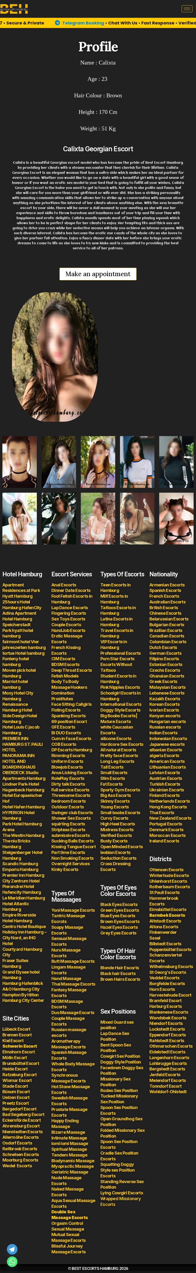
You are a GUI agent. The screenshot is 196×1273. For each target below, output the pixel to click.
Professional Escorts (120, 653)
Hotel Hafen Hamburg (23, 806)
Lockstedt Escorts (167, 1029)
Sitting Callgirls (76, 704)
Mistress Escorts (116, 829)
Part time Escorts (68, 852)
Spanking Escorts (68, 715)
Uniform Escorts (67, 761)
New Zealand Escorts (170, 818)
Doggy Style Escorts (120, 709)
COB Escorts (63, 744)
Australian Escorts (167, 601)
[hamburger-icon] (187, 8)
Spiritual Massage (69, 1149)
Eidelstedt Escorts (167, 1051)
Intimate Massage (69, 1137)
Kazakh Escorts (164, 698)
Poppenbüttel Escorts (170, 949)
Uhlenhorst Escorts (168, 881)
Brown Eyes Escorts (119, 921)
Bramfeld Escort (165, 1000)
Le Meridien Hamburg (23, 897)
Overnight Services (70, 863)
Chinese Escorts (165, 613)
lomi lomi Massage (69, 1143)
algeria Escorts (164, 755)
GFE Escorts (63, 727)
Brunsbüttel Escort (20, 1063)
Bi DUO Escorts (66, 732)
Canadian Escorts (166, 635)
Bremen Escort (17, 1034)
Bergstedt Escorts (167, 1068)
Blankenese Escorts (168, 1012)
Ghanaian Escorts (166, 675)
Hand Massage (66, 978)
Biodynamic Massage (72, 1160)
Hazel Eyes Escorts (119, 927)
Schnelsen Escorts (20, 1154)
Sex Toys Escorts (68, 618)
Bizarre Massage (68, 1132)
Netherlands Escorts (169, 801)
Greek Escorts (163, 681)
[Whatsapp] (12, 1261)
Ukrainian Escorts (166, 789)
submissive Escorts (70, 835)
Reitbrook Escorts (19, 1148)
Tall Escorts (111, 767)
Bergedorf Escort (19, 1108)
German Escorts (165, 653)
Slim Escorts (112, 778)
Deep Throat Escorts (71, 670)
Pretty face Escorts (119, 755)
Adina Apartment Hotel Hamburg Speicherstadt (19, 619)
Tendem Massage (69, 1154)
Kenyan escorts (164, 715)
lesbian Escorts (115, 852)
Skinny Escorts (115, 801)
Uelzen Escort (16, 1097)
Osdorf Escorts (17, 1142)
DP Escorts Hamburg (71, 749)
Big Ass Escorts (115, 795)
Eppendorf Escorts (167, 1034)
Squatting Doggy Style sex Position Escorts (117, 1170)
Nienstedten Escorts (22, 1131)
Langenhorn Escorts (169, 1057)
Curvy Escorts (114, 818)
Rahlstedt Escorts (167, 1040)
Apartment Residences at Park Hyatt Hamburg (21, 590)
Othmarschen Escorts (170, 1046)
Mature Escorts (115, 721)
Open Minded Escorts (121, 846)
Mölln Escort (14, 1057)
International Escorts (120, 704)
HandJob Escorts (68, 630)
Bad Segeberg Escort (23, 1114)
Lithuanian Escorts (167, 767)
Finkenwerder (163, 932)
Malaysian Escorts (167, 687)
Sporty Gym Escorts (120, 789)
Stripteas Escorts (68, 829)
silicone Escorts (115, 738)
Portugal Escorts (165, 823)
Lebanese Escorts (166, 692)
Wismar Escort (17, 1080)
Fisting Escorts (65, 709)
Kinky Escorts (64, 869)
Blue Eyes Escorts (117, 915)
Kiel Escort (12, 1040)
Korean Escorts (164, 704)
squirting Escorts (68, 823)
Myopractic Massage (72, 1166)
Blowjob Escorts (67, 767)
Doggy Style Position (120, 1061)
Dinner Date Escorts (70, 590)
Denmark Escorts (166, 829)
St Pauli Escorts (164, 892)
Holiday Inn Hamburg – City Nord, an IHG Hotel (24, 937)
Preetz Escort (15, 1103)
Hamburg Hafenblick (22, 983)
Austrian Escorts (165, 778)
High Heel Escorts (117, 823)
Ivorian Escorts (164, 709)
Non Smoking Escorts (72, 858)
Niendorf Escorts (166, 1023)
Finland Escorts (164, 795)
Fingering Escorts (68, 613)
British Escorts (163, 607)
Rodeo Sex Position (119, 1090)
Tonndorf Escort (165, 1086)
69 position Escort (69, 721)
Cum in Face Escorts (71, 738)
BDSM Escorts (65, 664)
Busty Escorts (114, 840)
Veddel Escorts (164, 977)
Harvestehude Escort (170, 995)
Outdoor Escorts (67, 806)
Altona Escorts (163, 926)
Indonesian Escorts (168, 738)
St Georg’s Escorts (167, 972)
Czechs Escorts (164, 670)
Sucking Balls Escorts (72, 840)
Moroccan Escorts (167, 835)
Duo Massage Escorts (72, 1012)
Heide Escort (14, 1068)
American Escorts (167, 761)
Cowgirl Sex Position (120, 1056)
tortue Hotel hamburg (23, 653)
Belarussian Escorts (168, 618)
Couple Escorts (66, 624)
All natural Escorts (118, 749)
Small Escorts (113, 772)
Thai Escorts (161, 812)
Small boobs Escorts (120, 812)
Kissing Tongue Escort (73, 846)
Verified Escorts (116, 835)
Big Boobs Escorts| (118, 715)
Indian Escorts (163, 732)
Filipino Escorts (164, 658)
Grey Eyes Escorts (118, 932)
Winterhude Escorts (169, 875)
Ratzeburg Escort (19, 1074)
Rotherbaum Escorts (169, 886)
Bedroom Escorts (68, 801)
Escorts (17, 1165)
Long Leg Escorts (117, 761)
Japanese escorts (167, 744)
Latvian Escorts (164, 772)
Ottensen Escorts (166, 869)
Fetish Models (65, 675)
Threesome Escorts (70, 795)
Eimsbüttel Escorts (167, 909)
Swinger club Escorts (72, 812)
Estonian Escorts (166, 664)
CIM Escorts (63, 658)
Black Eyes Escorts (118, 904)
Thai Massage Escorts (73, 984)
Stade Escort (15, 1086)
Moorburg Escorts (20, 1159)
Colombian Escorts (167, 641)
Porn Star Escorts (117, 658)
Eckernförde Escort (21, 1120)
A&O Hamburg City (20, 989)
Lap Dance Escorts (69, 607)
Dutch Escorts (163, 647)
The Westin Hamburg (23, 835)
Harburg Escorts (165, 1006)
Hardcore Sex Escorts (121, 744)
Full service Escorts (70, 789)
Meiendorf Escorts (167, 1080)
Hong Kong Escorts (168, 806)
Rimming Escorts (68, 755)
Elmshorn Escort (18, 1051)
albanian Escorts (165, 749)
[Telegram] (12, 1249)
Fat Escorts (111, 784)
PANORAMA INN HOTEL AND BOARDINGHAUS (18, 761)
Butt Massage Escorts (73, 961)
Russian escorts (165, 727)
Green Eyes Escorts (120, 910)
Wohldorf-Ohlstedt (168, 1091)
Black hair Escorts (118, 973)
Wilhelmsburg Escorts (171, 966)
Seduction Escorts (118, 858)
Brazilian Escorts (165, 630)
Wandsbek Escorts (167, 1017)
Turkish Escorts (164, 784)
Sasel (154, 937)
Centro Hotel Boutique (24, 926)
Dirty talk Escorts (68, 784)
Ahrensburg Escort (21, 1125)
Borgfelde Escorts (167, 983)
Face (56, 704)
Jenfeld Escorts (164, 1074)
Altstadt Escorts (165, 920)
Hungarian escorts (167, 721)
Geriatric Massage (69, 1171)
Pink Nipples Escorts (120, 687)
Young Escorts (114, 806)
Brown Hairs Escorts (120, 979)
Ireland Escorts (164, 840)
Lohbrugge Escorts (168, 1063)
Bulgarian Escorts (166, 624)
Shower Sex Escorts (71, 818)
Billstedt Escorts (165, 943)
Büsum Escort (16, 1091)
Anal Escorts (63, 584)
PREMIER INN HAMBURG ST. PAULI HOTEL (22, 744)
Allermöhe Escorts (20, 1137)
